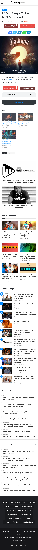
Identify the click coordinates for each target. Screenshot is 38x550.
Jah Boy (7, 506)
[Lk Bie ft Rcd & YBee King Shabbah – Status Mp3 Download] (10, 268)
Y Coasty (7, 522)
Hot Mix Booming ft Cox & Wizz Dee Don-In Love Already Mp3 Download (24, 342)
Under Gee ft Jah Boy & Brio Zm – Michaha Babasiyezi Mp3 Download (25, 361)
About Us (22, 537)
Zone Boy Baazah (28, 522)
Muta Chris (10, 510)
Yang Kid (28, 518)
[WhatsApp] (24, 32)
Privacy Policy (14, 537)
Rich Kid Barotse (26, 514)
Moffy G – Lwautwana (21, 321)
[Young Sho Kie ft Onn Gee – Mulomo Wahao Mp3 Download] (7, 315)
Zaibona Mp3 (9, 80)
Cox (24, 502)
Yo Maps (16, 522)
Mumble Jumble (27, 506)
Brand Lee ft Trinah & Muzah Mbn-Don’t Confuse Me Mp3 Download (24, 379)
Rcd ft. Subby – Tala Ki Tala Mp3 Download (9, 255)
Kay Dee (16, 506)
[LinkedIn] (19, 32)
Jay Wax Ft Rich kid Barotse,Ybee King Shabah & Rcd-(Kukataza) (8, 235)
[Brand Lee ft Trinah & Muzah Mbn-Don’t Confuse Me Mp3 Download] (7, 379)
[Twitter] (14, 32)
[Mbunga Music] (19, 2)
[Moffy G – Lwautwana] (7, 324)
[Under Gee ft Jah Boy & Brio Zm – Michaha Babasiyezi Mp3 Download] (7, 361)
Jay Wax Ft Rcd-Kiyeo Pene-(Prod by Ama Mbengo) (27, 234)
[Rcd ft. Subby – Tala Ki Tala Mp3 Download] (10, 247)
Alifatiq (5, 502)
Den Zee (32, 502)
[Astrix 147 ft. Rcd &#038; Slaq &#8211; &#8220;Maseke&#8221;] (25, 117)
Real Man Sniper (12, 514)
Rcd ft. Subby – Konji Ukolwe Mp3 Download (28, 276)
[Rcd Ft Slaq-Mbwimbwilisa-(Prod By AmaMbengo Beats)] (28, 247)
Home (6, 537)
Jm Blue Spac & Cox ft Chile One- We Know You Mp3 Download (23, 332)
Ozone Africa (21, 510)
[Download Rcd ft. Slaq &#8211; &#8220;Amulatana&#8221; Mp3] (9, 117)
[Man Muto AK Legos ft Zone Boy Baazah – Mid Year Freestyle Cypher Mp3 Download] (7, 351)
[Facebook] (10, 32)
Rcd (9, 153)
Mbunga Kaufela (8, 22)
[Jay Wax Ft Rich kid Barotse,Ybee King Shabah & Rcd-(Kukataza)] (10, 225)
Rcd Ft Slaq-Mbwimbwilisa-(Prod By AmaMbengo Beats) (28, 256)
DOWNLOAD (19, 102)
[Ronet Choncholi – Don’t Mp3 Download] (7, 306)
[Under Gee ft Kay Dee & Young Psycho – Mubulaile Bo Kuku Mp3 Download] (7, 297)
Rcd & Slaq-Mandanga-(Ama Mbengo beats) (7, 141)
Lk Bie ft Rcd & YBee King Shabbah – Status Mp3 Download (10, 277)
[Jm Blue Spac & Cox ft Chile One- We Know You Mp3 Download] (7, 333)
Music (4, 10)
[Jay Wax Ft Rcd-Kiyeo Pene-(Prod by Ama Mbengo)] (28, 225)
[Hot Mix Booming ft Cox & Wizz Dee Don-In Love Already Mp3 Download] (7, 342)
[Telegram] (28, 32)
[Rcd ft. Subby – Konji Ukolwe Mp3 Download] (28, 268)
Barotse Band (15, 502)
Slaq (13, 153)
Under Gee (18, 518)
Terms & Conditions (19, 541)
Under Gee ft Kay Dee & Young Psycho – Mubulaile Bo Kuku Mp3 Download (24, 296)
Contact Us (29, 537)
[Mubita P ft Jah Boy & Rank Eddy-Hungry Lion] (7, 370)
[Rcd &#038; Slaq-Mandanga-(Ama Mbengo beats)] (9, 134)
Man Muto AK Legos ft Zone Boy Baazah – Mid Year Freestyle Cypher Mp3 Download (25, 351)
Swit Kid (9, 518)
